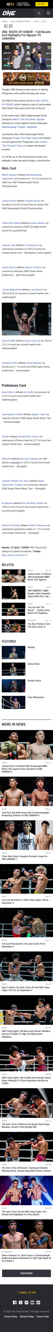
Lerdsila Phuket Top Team (15, 481)
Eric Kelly (28, 392)
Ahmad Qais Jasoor (28, 436)
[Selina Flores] (13, 669)
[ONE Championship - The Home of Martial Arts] (9, 13)
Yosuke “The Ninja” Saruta (26, 138)
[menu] (48, 13)
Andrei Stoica (9, 267)
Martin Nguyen (9, 174)
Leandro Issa (8, 245)
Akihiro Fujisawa (37, 525)
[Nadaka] (13, 652)
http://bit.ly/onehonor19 (14, 555)
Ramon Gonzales (11, 525)
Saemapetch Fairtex (12, 414)
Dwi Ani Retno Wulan (32, 503)
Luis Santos (36, 289)
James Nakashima (11, 289)
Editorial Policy (27, 1316)
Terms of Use (42, 1316)
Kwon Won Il (8, 392)
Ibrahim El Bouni (33, 267)
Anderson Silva (9, 363)
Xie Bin (5, 436)
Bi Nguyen (7, 503)
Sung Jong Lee (32, 340)
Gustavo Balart (37, 223)
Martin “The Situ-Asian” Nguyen (28, 119)
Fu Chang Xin (31, 245)
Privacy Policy (10, 1316)
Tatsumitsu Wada (11, 223)
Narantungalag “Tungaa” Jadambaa (19, 127)
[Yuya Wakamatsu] (13, 702)
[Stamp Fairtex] (13, 685)
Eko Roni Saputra (29, 458)
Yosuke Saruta (32, 200)
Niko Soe (6, 458)
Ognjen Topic (38, 414)
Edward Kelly (8, 340)
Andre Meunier (33, 363)
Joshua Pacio (9, 200)
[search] (39, 13)
